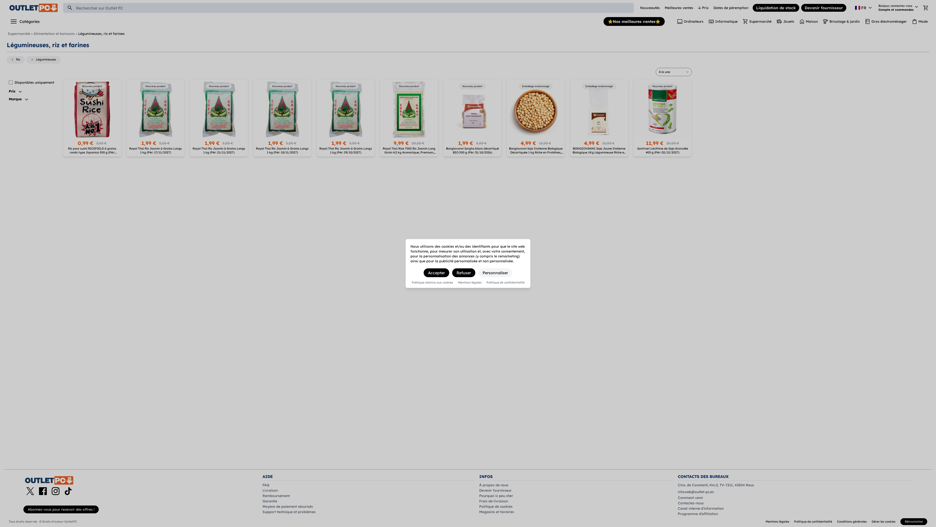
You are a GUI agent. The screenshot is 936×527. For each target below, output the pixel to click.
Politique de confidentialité (506, 282)
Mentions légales (470, 282)
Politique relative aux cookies (432, 282)
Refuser (464, 272)
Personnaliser (495, 272)
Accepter (436, 272)
